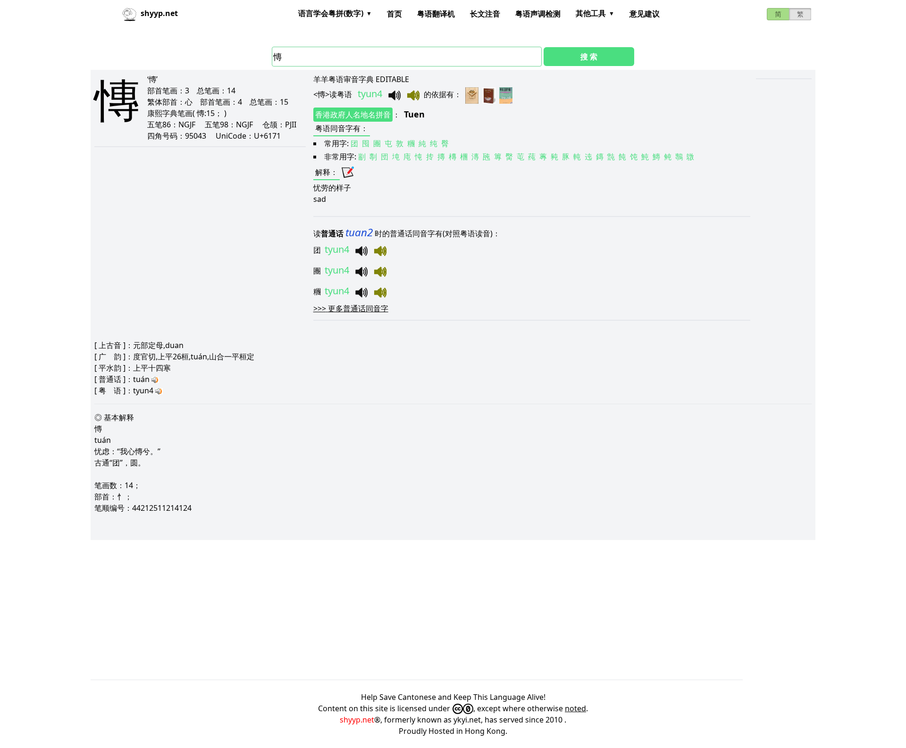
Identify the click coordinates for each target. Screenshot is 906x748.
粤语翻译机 (436, 13)
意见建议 (644, 13)
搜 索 (588, 56)
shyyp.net (357, 720)
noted (575, 708)
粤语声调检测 (538, 13)
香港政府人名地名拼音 (353, 114)
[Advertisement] (374, 610)
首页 (394, 13)
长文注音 (485, 13)
